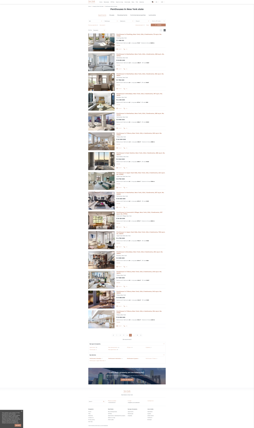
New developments (112, 347)
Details (118, 45)
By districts (93, 355)
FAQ (89, 413)
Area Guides (111, 419)
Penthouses (130, 413)
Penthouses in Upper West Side (97, 360)
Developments (122, 15)
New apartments (112, 349)
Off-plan (129, 347)
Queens (149, 413)
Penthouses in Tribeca (151, 358)
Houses (111, 15)
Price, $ (137, 21)
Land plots (152, 15)
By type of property (95, 344)
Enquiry (120, 49)
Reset (147, 25)
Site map (90, 421)
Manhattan (150, 411)
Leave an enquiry (127, 379)
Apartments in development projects (116, 415)
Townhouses (92, 349)
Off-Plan (110, 413)
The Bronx (150, 417)
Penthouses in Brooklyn (95, 358)
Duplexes (148, 347)
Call (126, 49)
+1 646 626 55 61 (111, 402)
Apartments (102, 15)
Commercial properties (138, 15)
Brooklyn (150, 419)
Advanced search (139, 25)
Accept (18, 425)
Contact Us (90, 417)
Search (159, 25)
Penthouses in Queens (132, 358)
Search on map (111, 417)
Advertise (90, 415)
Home (89, 411)
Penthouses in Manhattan (114, 358)
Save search (102, 25)
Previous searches (92, 25)
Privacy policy (91, 419)
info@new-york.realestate (134, 402)
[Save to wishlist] (113, 35)
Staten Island (151, 415)
